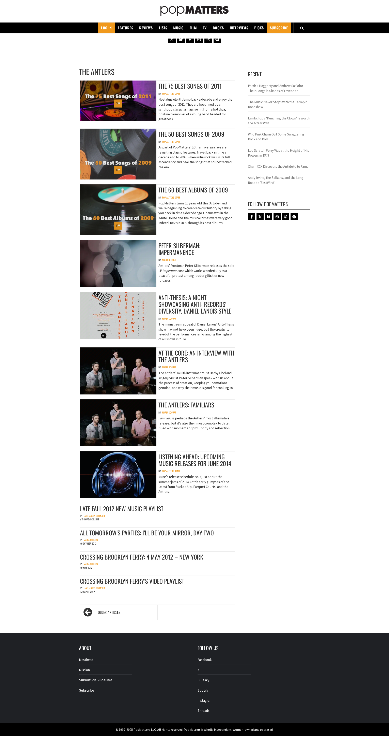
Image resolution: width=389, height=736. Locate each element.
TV (205, 27)
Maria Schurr (169, 260)
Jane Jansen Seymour (94, 515)
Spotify (203, 690)
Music (178, 27)
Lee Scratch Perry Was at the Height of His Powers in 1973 (278, 153)
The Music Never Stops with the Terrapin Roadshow (277, 104)
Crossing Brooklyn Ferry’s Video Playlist (132, 581)
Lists (163, 27)
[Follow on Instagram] (199, 39)
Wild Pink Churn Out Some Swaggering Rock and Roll (276, 136)
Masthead (86, 660)
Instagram (205, 700)
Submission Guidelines (95, 680)
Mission (84, 670)
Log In (106, 27)
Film (193, 27)
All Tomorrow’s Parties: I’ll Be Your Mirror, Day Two (147, 532)
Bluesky (203, 680)
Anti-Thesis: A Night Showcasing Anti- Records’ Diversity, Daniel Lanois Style (194, 304)
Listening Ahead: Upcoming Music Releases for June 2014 (194, 460)
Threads (203, 710)
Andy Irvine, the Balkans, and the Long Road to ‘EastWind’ (275, 180)
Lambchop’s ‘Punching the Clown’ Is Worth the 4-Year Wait (279, 120)
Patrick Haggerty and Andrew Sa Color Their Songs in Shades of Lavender (275, 88)
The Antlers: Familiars (186, 404)
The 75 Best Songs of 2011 (190, 85)
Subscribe (279, 27)
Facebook (205, 660)
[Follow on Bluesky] (181, 39)
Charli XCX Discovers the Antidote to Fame (278, 166)
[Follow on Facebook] (190, 39)
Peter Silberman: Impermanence (179, 249)
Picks (259, 27)
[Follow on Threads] (208, 39)
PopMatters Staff (171, 93)
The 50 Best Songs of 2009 (191, 134)
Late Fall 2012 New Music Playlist (121, 508)
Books (218, 27)
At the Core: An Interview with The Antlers (196, 356)
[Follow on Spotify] (217, 39)
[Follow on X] (172, 39)
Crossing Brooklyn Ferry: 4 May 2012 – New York (141, 556)
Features (125, 27)
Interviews (239, 27)
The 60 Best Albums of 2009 (193, 189)
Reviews (146, 27)
